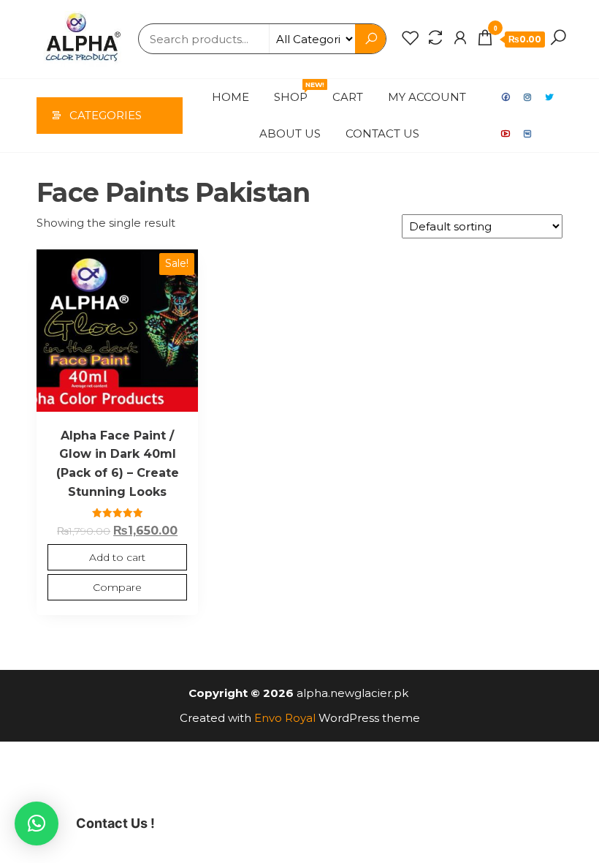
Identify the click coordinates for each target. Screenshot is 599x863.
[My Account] (460, 38)
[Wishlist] (410, 38)
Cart (347, 97)
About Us (290, 133)
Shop (296, 92)
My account (427, 97)
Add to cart (117, 557)
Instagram (528, 97)
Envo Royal (285, 718)
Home (230, 97)
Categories (105, 115)
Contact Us (382, 133)
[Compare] (435, 38)
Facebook (506, 97)
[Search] (558, 38)
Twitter (550, 97)
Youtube (506, 134)
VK (528, 134)
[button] (36, 823)
